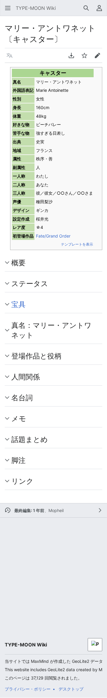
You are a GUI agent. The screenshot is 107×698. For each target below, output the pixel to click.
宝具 (18, 304)
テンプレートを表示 (77, 244)
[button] (6, 8)
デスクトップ (71, 688)
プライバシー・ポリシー (28, 688)
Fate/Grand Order (53, 235)
